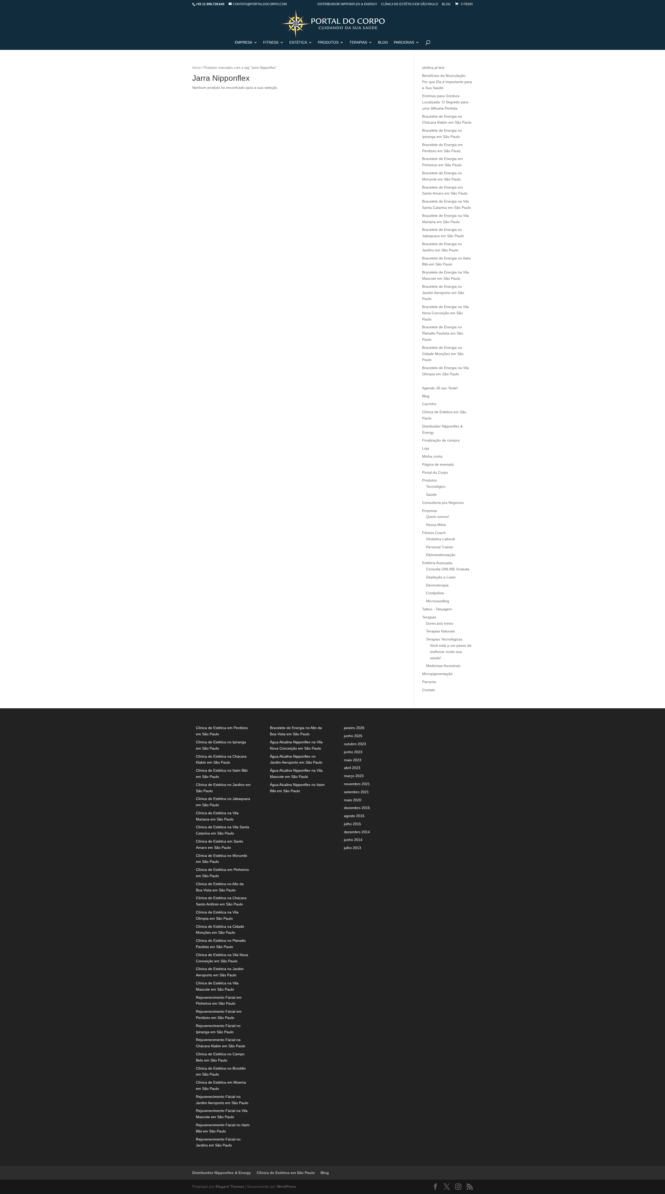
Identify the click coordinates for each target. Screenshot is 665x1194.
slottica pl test (433, 67)
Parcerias (404, 42)
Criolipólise (435, 593)
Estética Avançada (437, 563)
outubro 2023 (355, 744)
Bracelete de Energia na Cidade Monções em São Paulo (443, 353)
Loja (425, 448)
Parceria (429, 682)
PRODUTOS (328, 42)
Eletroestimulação (440, 555)
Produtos (429, 480)
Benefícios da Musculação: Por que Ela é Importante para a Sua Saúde (447, 82)
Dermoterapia (437, 585)
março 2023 (354, 776)
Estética (298, 42)
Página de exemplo (438, 464)
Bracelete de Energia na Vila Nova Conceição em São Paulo (445, 313)
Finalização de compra (441, 440)
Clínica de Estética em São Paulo (409, 4)
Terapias (358, 42)
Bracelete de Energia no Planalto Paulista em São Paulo (442, 333)
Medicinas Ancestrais (443, 666)
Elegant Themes (230, 1186)
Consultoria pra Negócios (443, 503)
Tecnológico (435, 486)
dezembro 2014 (357, 832)
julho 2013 (352, 848)
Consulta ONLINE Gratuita (447, 569)
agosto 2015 (354, 816)
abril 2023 (352, 768)
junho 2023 (353, 752)
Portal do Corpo (435, 472)
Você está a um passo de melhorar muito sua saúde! (450, 651)
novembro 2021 (357, 784)
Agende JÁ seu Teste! (440, 388)
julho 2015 (352, 824)
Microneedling (437, 601)
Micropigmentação (437, 674)
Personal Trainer (439, 547)
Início (196, 68)
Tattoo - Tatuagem (437, 609)
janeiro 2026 (354, 728)
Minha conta (432, 456)
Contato (428, 690)
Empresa (243, 42)
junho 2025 (353, 736)
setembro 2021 (356, 792)
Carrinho (429, 404)
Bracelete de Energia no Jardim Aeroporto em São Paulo (443, 292)
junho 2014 (353, 840)
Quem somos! (437, 517)
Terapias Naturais (440, 631)
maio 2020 (352, 800)
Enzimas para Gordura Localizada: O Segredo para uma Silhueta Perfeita (445, 102)
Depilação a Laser (441, 577)
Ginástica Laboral (440, 539)
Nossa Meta (436, 525)
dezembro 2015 (357, 808)
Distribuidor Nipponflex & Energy (347, 4)
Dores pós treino (439, 623)
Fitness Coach (434, 533)
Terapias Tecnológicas (444, 639)
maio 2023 (352, 760)
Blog (446, 4)
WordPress (286, 1186)
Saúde (431, 494)
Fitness (270, 42)
